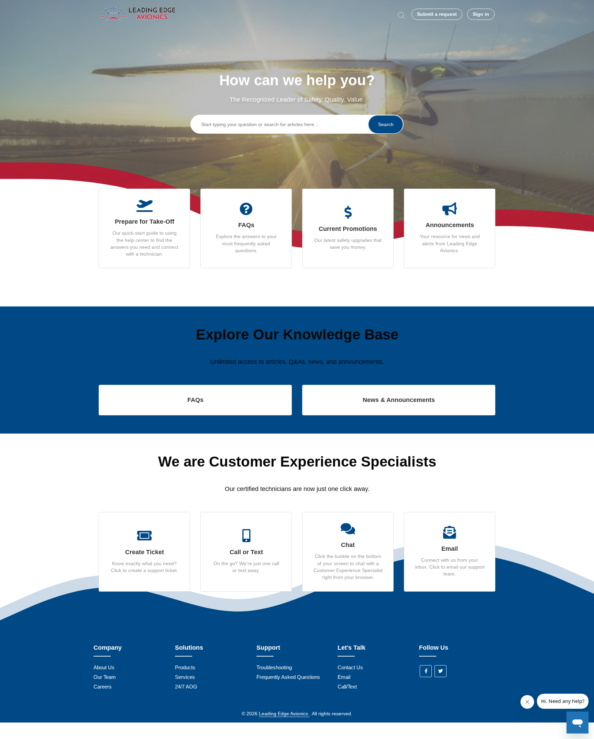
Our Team (105, 677)
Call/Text (347, 687)
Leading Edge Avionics (284, 713)
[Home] (139, 25)
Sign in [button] (481, 14)
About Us (104, 667)
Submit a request (437, 14)
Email (344, 677)
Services (185, 677)
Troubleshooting (274, 667)
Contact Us (350, 667)
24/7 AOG (186, 687)
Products (185, 667)
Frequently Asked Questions (288, 677)
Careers (103, 687)
